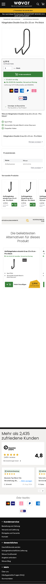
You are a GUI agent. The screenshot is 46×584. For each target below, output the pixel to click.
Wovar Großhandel (9, 554)
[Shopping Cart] (43, 4)
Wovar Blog (6, 561)
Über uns (5, 571)
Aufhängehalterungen (31, 19)
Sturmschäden (7, 578)
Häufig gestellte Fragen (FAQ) (13, 575)
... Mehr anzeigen (25, 481)
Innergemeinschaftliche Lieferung (14, 550)
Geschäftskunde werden (11, 547)
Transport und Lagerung (11, 19)
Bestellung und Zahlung (11, 526)
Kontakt (5, 537)
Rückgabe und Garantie (11, 533)
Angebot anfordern (9, 557)
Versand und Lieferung (10, 530)
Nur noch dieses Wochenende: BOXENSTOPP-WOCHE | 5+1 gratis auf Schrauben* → (23, 15)
